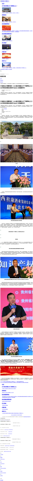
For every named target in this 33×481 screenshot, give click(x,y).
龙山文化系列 (9, 30)
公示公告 (12, 392)
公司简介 (3, 388)
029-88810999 (11, 429)
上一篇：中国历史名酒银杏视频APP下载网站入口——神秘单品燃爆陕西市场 (12, 381)
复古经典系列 (4, 30)
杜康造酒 (6, 388)
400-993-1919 (6, 429)
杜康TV (15, 388)
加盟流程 (4, 40)
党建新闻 (7, 58)
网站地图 (1, 480)
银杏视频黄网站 (5, 23)
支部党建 (4, 58)
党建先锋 (4, 51)
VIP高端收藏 (17, 31)
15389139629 (10, 431)
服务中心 (4, 60)
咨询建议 (14, 67)
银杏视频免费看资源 (6, 33)
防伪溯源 (7, 67)
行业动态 (6, 392)
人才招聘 (4, 67)
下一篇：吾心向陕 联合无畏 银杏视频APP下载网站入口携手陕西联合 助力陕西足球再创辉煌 (14, 382)
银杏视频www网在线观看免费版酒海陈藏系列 (23, 30)
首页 (3, 3)
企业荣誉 (9, 388)
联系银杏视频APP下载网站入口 (21, 67)
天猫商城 (7, 49)
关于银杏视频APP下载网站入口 (9, 5)
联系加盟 (11, 40)
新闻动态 (5, 108)
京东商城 (4, 49)
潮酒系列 (14, 30)
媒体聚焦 (9, 392)
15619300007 (10, 433)
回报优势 (7, 40)
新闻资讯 (4, 14)
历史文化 (12, 388)
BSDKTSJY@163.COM (6, 435)
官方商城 (4, 42)
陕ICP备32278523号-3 (27, 416)
